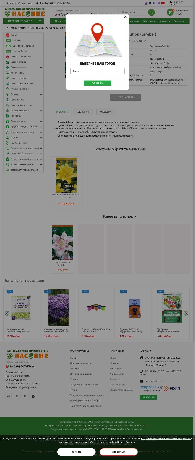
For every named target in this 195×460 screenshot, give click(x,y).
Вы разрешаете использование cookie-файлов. (166, 438)
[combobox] (97, 71)
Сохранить (97, 83)
